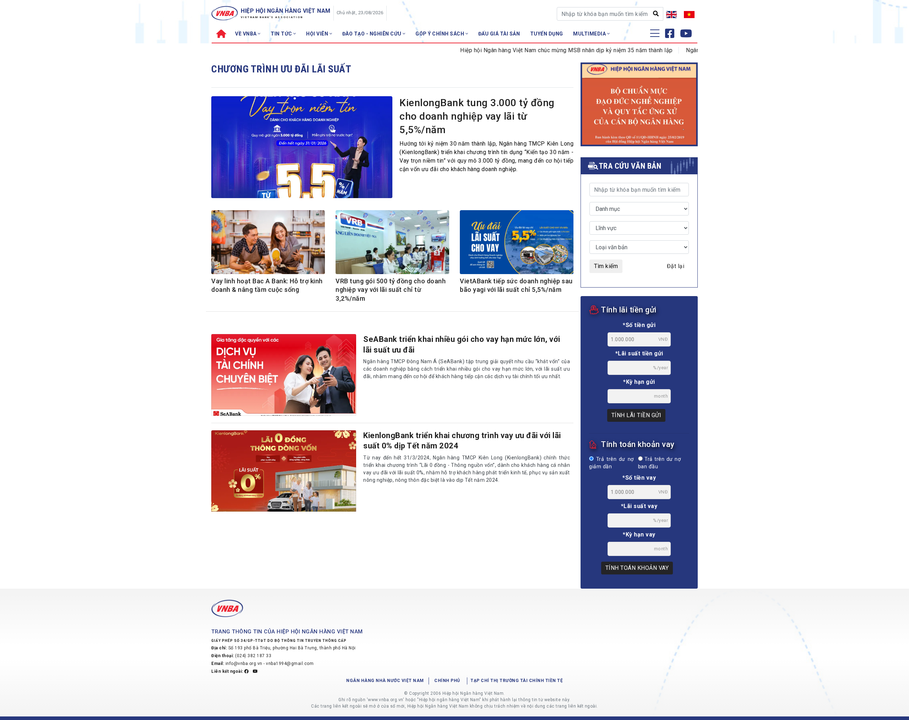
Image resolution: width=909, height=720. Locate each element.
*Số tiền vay (639, 477)
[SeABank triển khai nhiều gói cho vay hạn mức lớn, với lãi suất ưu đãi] (283, 375)
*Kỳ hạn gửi (639, 381)
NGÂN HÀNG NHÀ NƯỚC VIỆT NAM (385, 680)
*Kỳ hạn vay (639, 534)
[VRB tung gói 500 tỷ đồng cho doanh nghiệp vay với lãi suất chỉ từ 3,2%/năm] (392, 243)
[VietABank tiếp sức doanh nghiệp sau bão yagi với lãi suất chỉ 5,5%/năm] (516, 243)
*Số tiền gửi (639, 325)
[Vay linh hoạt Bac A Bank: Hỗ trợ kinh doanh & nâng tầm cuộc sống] (268, 243)
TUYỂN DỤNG (546, 34)
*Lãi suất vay (639, 506)
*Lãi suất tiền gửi (639, 353)
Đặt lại (676, 266)
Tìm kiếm (606, 266)
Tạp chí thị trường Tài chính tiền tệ (516, 680)
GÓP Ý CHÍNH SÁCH (440, 34)
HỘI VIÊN (318, 34)
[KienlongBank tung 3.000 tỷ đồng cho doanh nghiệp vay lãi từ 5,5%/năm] (301, 149)
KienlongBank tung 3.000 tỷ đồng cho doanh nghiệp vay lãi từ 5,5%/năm (477, 116)
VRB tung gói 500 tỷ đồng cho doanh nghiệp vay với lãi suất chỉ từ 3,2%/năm (391, 289)
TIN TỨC (282, 34)
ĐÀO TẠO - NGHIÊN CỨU (372, 34)
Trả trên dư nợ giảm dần (611, 463)
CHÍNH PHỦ (447, 680)
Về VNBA (246, 34)
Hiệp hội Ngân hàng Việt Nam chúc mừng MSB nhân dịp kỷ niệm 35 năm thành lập (545, 50)
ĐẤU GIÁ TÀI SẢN (499, 34)
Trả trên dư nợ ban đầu (659, 463)
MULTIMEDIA (590, 34)
